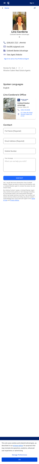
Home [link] (7, 8)
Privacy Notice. (14, 200)
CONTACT (19, 178)
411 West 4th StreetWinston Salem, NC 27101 (27, 114)
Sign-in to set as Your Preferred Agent (16, 59)
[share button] (35, 8)
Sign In (32, 3)
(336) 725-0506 (25, 110)
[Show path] (19, 68)
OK (19, 460)
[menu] (5, 3)
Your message (9, 158)
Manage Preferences (19, 455)
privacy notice (18, 446)
